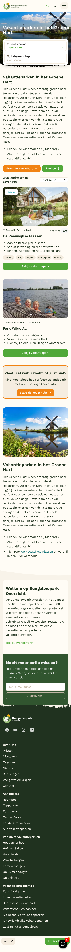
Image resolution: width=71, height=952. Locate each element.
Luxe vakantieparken (17, 897)
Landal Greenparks (16, 823)
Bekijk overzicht (17, 642)
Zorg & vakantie (14, 891)
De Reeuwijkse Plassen (22, 236)
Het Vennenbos (13, 842)
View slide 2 (35, 222)
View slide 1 (31, 222)
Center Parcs (12, 817)
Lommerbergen (14, 866)
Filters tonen (57, 941)
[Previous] (8, 212)
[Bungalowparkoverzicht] (15, 6)
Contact (8, 785)
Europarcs (10, 811)
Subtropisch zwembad (19, 903)
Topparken (10, 805)
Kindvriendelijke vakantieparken (25, 920)
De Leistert (11, 877)
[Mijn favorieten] (49, 5)
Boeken (50, 168)
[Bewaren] (62, 193)
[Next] (62, 212)
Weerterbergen (13, 860)
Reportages (11, 774)
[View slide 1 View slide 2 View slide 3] (35, 206)
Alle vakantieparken (17, 829)
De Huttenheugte (15, 872)
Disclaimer (10, 756)
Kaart (6, 941)
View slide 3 (40, 222)
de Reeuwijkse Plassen (37, 551)
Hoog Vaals (10, 854)
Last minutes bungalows (20, 926)
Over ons (9, 762)
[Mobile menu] (64, 6)
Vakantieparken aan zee (20, 909)
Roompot (9, 799)
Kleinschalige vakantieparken (23, 915)
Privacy (8, 750)
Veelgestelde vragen (17, 780)
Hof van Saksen (14, 848)
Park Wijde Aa (15, 328)
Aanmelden (35, 695)
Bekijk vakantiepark (35, 266)
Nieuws (8, 768)
